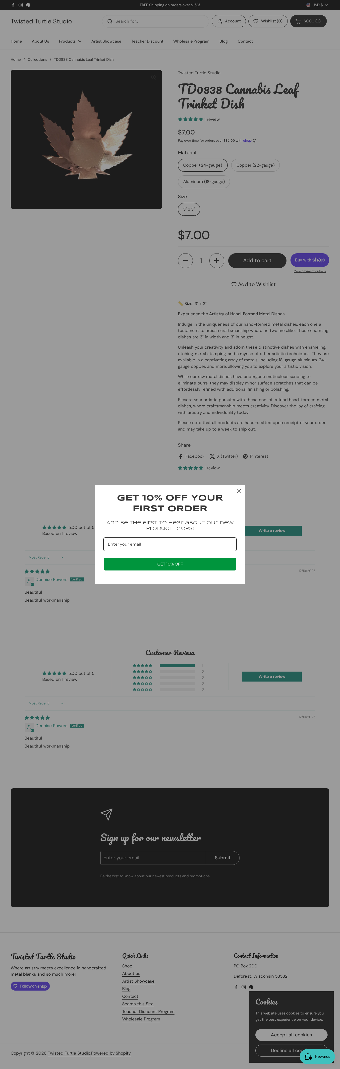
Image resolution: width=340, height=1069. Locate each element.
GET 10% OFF (170, 564)
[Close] (239, 491)
